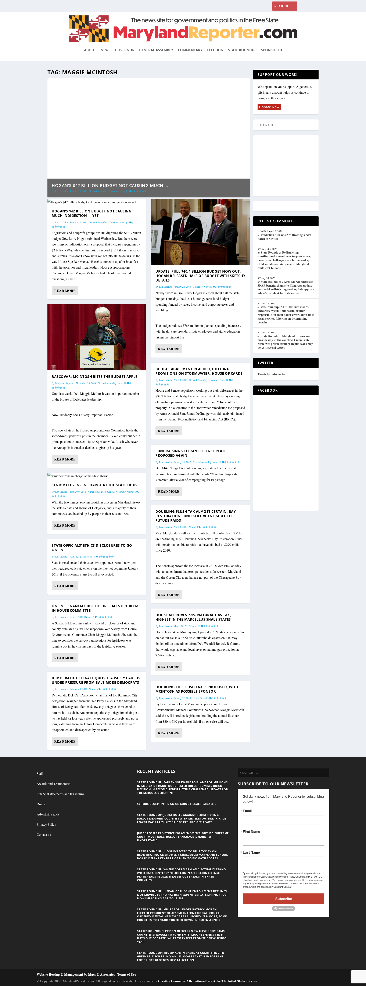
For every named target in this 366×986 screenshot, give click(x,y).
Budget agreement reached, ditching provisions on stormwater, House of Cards (199, 371)
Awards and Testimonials (53, 783)
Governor (124, 50)
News (105, 50)
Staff (40, 773)
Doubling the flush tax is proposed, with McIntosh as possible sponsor (196, 689)
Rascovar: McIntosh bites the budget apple (94, 376)
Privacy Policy (46, 824)
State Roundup (242, 50)
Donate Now (269, 107)
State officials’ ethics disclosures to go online (92, 547)
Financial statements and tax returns (60, 794)
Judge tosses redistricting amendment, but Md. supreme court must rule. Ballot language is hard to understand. (183, 836)
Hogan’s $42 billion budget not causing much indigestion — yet (91, 213)
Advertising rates (48, 814)
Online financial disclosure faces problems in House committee (96, 608)
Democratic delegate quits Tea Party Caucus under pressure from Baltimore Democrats (96, 680)
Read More (65, 290)
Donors (42, 804)
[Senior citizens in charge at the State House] (96, 476)
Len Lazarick (61, 191)
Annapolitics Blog (97, 491)
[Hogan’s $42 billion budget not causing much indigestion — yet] (96, 202)
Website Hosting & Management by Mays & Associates (76, 974)
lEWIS (262, 231)
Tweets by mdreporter (272, 374)
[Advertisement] (288, 166)
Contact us (44, 834)
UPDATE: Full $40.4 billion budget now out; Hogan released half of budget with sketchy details (200, 276)
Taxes (203, 698)
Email (247, 811)
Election (215, 50)
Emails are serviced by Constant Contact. (270, 886)
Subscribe (283, 898)
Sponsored (271, 50)
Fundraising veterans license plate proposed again (190, 453)
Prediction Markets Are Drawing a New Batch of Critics (284, 237)
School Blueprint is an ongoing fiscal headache (176, 804)
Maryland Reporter (64, 383)
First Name (251, 831)
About (90, 50)
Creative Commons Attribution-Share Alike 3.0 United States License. (208, 981)
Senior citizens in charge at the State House (95, 485)
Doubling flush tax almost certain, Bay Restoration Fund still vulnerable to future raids (195, 516)
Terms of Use (126, 974)
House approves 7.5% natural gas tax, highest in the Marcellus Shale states (193, 617)
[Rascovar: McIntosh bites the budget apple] (96, 337)
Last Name (251, 852)
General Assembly (156, 50)
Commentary (190, 50)
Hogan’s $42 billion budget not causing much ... (110, 185)
